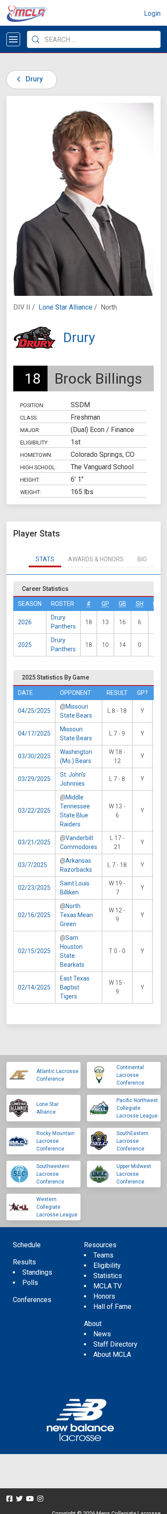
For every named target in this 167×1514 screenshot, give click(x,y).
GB (122, 603)
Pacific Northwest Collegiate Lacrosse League (137, 1108)
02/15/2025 (34, 951)
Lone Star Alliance (65, 307)
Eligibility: (34, 442)
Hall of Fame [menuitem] (112, 1306)
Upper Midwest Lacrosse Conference (133, 1174)
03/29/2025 (34, 778)
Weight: (30, 492)
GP (105, 603)
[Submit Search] (35, 39)
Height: (30, 480)
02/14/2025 (34, 987)
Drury (33, 79)
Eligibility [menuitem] (107, 1265)
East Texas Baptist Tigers (74, 987)
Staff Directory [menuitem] (115, 1344)
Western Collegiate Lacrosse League (57, 1207)
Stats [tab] (45, 559)
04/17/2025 (34, 733)
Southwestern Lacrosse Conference (52, 1174)
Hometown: (36, 455)
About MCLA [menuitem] (112, 1354)
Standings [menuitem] (37, 1272)
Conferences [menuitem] (32, 1300)
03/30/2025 (34, 756)
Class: (29, 417)
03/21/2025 (34, 842)
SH (139, 603)
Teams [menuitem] (103, 1255)
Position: (32, 405)
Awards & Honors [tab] (96, 559)
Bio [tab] (142, 559)
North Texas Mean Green (76, 915)
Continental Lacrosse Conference (130, 1075)
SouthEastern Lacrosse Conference (132, 1141)
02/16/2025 (34, 915)
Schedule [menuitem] (27, 1245)
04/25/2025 (34, 710)
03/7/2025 (32, 864)
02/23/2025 (34, 887)
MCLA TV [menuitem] (107, 1286)
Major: (30, 430)
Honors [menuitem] (104, 1296)
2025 (25, 644)
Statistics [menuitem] (107, 1276)
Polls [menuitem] (30, 1283)
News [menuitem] (102, 1334)
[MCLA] (27, 14)
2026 (25, 622)
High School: (38, 467)
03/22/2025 (34, 810)
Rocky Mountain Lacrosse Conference (55, 1141)
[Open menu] (13, 39)
